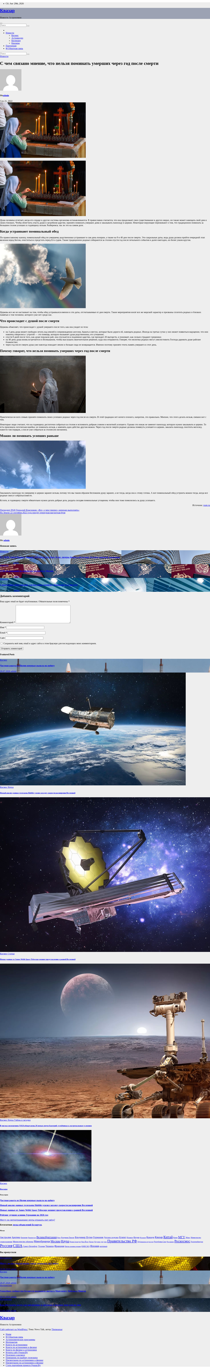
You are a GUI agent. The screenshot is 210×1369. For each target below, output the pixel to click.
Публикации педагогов (145, 1242)
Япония (94, 1246)
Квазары (15, 43)
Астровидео (17, 38)
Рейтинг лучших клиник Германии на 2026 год (24, 1215)
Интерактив (11, 1342)
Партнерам (11, 46)
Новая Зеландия (75, 1242)
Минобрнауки (42, 1241)
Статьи (11, 953)
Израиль (130, 1238)
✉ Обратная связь (14, 48)
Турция (41, 1246)
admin (6, 95)
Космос (15, 35)
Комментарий (7, 622)
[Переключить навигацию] (1, 23)
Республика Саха (160, 1242)
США (17, 1245)
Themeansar (56, 1329)
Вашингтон (32, 1237)
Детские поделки (111, 1237)
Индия (136, 1237)
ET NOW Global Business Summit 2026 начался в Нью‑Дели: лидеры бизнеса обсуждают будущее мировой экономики (60, 557)
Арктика (16, 1237)
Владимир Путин (84, 1237)
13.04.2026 (5, 1310)
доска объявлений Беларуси (27, 1225)
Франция (59, 1246)
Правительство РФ (122, 1241)
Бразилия (24, 1238)
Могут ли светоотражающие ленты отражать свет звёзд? (27, 1220)
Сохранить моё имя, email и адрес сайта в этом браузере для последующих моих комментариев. (49, 643)
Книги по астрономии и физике (21, 1347)
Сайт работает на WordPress (14, 1329)
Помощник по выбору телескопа (22, 1357)
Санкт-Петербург (30, 1246)
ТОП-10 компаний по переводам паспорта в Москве (27, 571)
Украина (49, 1246)
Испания (143, 1237)
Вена (59, 1237)
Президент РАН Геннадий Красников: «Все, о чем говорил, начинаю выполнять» (39, 510)
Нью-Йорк (84, 1242)
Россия (6, 1245)
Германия (98, 1237)
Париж (91, 1242)
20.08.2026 (5, 1269)
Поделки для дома (100, 1242)
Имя (3, 627)
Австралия (5, 1237)
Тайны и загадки (22, 1120)
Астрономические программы (20, 1339)
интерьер (103, 1246)
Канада (150, 1237)
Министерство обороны (23, 1242)
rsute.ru (206, 505)
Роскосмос (182, 1241)
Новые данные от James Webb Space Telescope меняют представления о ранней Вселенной (37, 959)
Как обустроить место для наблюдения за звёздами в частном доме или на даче (40, 1305)
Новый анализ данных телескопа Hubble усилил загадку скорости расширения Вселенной (37, 793)
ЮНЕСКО (85, 1246)
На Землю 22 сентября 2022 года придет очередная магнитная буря (32, 512)
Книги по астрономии (16, 1345)
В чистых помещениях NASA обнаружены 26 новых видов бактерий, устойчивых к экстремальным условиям (46, 1126)
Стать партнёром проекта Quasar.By (23, 1365)
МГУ (181, 1237)
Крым (175, 1238)
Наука (11, 787)
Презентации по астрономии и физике (24, 1360)
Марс (188, 1237)
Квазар (7, 10)
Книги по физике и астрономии (21, 1350)
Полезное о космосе (15, 1355)
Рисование (170, 1242)
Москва (55, 1241)
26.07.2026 (5, 671)
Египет (122, 1237)
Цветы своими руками (73, 1246)
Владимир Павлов (67, 1238)
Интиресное (6, 1258)
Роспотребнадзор (197, 1242)
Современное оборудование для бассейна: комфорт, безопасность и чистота (38, 585)
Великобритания (46, 1237)
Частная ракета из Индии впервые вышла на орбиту (27, 665)
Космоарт (16, 40)
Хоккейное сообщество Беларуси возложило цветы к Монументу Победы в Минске (43, 1291)
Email (3, 632)
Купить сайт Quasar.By (17, 1352)
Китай (168, 1237)
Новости (10, 33)
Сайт (2, 638)
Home (8, 1334)
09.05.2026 (5, 1297)
